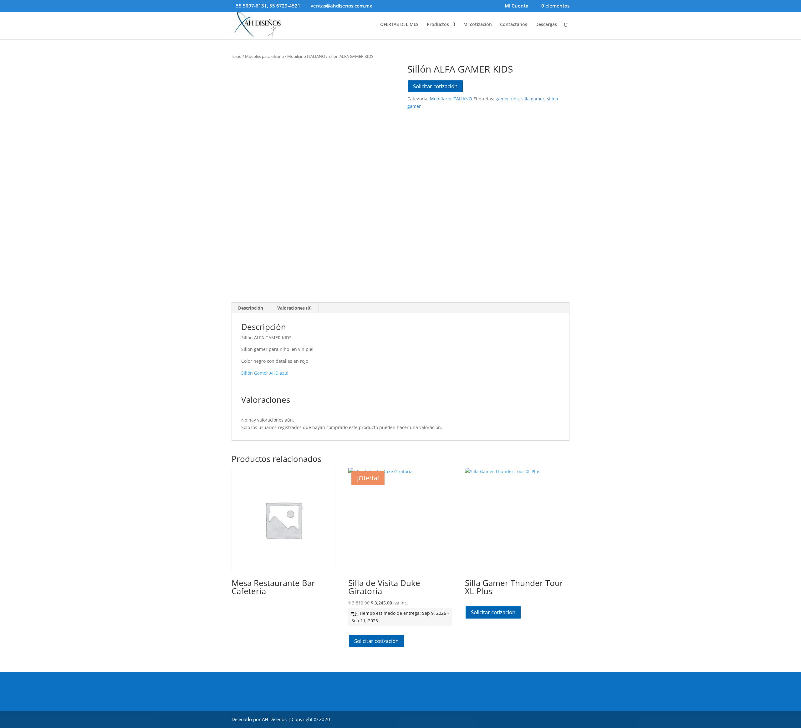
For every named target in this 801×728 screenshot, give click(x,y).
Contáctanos (513, 24)
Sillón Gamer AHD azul (264, 373)
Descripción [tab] (250, 308)
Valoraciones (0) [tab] (294, 308)
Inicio (237, 56)
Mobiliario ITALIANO (306, 56)
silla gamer (532, 99)
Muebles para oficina (264, 56)
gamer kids (507, 99)
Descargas (546, 24)
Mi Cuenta (516, 6)
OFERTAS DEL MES (399, 24)
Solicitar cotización (435, 86)
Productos (438, 24)
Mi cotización (477, 24)
